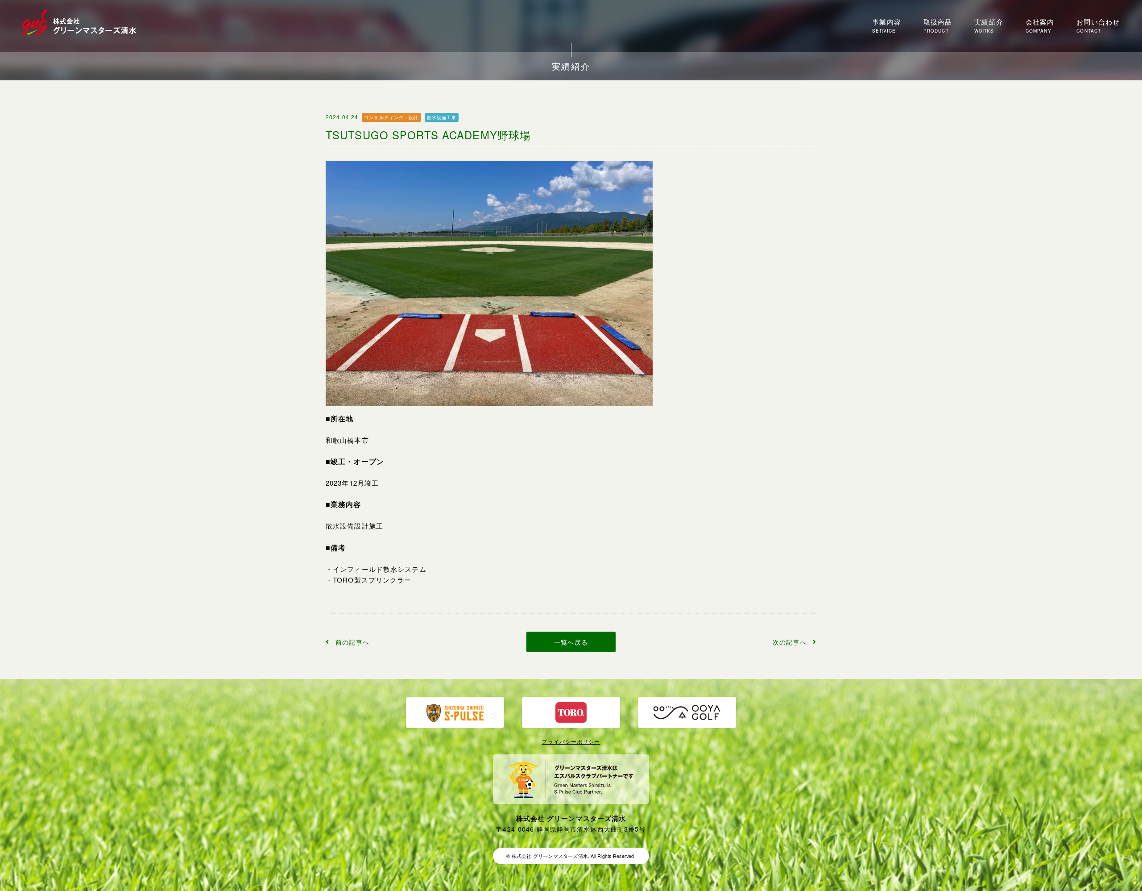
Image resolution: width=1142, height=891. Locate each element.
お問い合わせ (1098, 26)
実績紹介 (988, 26)
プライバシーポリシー (571, 741)
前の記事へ (352, 641)
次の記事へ (790, 641)
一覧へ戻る (571, 641)
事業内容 (886, 26)
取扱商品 (937, 26)
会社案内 (1040, 26)
